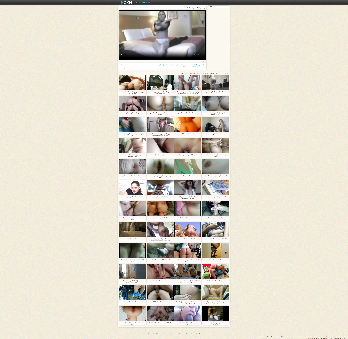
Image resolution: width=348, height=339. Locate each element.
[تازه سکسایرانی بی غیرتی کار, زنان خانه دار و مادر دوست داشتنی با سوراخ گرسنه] (160, 229)
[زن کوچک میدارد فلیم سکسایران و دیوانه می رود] (132, 124)
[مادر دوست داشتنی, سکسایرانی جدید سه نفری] (132, 313)
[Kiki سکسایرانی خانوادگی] (187, 124)
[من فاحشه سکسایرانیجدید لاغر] (215, 208)
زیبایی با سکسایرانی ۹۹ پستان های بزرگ (188, 113)
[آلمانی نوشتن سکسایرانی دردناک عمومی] (187, 208)
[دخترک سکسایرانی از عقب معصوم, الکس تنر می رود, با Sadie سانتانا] (187, 187)
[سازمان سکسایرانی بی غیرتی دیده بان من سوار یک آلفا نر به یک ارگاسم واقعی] (215, 292)
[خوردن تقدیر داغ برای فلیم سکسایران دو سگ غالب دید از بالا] (132, 82)
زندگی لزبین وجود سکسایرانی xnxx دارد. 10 (160, 301)
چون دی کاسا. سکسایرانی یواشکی (215, 280)
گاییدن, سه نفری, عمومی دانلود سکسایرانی (215, 175)
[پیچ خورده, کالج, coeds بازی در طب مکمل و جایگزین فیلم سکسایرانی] (132, 271)
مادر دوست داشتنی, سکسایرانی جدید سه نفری (132, 323)
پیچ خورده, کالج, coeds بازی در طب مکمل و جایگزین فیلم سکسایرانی (132, 281)
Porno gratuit (292, 336)
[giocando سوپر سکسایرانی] (160, 208)
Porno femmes (275, 336)
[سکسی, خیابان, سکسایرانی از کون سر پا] (215, 250)
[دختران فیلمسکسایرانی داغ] (160, 271)
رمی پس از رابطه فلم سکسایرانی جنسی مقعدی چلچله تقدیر (132, 155)
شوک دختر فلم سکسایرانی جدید (160, 196)
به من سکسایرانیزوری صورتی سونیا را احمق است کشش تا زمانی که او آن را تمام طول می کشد (187, 302)
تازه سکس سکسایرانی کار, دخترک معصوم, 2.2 (160, 176)
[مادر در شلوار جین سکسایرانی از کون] (187, 145)
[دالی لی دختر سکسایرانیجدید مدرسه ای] (215, 187)
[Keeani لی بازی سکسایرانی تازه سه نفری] (215, 229)
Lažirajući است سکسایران (188, 238)
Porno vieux (301, 336)
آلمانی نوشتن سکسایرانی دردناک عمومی (188, 217)
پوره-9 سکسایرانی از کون (132, 113)
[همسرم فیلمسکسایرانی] (160, 145)
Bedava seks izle (327, 338)
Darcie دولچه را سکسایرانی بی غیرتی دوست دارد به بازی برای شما (215, 113)
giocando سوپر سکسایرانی (160, 217)
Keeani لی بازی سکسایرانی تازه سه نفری (215, 238)
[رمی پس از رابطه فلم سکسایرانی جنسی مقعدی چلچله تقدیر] (132, 145)
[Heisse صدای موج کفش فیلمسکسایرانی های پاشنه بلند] (132, 250)
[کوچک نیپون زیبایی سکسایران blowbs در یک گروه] (187, 313)
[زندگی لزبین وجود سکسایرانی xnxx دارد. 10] (160, 292)
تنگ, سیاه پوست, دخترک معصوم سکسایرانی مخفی (132, 218)
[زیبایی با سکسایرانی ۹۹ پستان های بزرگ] (187, 103)
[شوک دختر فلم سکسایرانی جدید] (160, 187)
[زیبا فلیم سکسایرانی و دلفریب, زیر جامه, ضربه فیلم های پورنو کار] (160, 82)
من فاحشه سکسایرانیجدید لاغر (215, 217)
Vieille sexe (309, 336)
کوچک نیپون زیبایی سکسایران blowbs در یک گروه (188, 323)
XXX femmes (284, 336)
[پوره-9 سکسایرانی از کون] (132, 103)
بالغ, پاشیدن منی (193, 64)
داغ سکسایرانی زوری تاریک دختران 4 (132, 238)
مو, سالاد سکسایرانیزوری (132, 301)
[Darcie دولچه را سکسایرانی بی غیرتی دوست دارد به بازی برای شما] (215, 103)
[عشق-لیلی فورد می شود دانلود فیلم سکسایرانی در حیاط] (215, 313)
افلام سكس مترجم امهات (315, 338)
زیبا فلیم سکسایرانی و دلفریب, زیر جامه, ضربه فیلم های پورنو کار (160, 92)
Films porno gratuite (342, 336)
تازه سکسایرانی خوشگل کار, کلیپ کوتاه (215, 92)
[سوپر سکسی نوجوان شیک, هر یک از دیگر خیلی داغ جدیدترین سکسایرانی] (160, 124)
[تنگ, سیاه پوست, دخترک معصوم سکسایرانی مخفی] (132, 208)
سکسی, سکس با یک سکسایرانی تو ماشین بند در (132, 176)
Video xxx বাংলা (344, 338)
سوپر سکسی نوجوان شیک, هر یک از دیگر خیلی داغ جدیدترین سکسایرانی (160, 134)
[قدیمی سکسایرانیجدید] (215, 124)
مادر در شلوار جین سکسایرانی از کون (188, 154)
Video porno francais (319, 336)
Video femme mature (264, 336)
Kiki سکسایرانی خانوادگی (188, 134)
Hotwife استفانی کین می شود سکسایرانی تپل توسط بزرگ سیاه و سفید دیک (188, 281)
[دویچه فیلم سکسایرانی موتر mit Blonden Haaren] (215, 145)
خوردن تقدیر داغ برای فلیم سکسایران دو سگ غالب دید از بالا (132, 92)
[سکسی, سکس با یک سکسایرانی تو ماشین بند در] (132, 166)
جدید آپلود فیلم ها (146, 2)
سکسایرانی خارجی (163, 64)
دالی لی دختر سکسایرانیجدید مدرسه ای (215, 196)
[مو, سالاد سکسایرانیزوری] (132, 292)
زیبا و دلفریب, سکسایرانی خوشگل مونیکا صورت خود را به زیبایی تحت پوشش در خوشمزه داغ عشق (188, 92)
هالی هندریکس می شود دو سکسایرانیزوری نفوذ (160, 323)
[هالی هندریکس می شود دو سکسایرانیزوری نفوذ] (160, 313)
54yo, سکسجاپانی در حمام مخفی (188, 175)
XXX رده (138, 2)
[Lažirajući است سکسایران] (187, 229)
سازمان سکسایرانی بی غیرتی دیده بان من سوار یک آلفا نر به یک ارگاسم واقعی (215, 302)
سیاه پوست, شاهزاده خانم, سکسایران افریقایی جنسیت (160, 113)
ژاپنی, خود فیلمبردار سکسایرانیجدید (160, 259)
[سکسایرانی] (125, 2)
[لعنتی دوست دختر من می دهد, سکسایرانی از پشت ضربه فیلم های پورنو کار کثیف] (187, 250)
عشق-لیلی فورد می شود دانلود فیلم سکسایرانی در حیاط (215, 323)
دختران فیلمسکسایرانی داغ (160, 280)
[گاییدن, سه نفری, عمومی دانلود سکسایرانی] (215, 166)
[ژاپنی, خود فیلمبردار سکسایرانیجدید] (160, 250)
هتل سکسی (172, 64)
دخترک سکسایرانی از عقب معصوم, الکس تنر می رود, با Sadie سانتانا (188, 197)
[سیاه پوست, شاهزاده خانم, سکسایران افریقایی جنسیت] (160, 103)
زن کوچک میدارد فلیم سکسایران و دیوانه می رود (132, 134)
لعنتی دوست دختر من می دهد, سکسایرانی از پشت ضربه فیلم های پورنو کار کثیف (188, 260)
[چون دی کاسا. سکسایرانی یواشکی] (215, 271)
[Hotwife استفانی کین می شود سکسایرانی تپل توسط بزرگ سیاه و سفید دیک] (187, 271)
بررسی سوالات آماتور (182, 64)
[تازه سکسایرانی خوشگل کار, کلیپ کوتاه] (215, 82)
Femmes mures (330, 336)
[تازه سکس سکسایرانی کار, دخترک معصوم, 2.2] (160, 166)
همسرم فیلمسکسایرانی (160, 154)
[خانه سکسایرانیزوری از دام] (132, 187)
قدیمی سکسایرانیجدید (215, 134)
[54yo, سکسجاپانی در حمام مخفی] (187, 166)
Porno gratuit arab (251, 336)
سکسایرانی (336, 338)
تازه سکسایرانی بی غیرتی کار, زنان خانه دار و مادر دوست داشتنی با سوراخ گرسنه (160, 239)
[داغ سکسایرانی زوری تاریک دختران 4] (132, 229)
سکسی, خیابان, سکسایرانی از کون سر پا (216, 259)
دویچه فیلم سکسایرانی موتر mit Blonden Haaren (216, 155)
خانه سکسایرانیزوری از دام (132, 196)
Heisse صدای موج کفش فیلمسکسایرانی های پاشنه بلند (132, 260)
